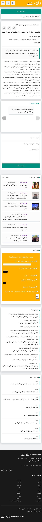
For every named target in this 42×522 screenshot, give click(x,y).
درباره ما (19, 498)
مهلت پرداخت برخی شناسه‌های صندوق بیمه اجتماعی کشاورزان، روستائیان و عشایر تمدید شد (15, 219)
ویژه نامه (18, 496)
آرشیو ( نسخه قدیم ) (15, 501)
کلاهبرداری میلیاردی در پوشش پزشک (30, 16)
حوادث (19, 483)
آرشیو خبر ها (5, 177)
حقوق (39, 485)
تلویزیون (33, 287)
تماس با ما (38, 501)
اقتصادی (39, 493)
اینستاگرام (32, 268)
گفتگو (19, 491)
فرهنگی (39, 483)
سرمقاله (19, 480)
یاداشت (39, 488)
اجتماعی (19, 493)
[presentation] (38, 118)
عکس (39, 498)
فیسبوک (33, 280)
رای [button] (37, 296)
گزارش (39, 491)
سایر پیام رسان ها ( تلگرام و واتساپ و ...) (24, 291)
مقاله (19, 488)
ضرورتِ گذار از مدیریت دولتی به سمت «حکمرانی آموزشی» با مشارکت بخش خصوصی (16, 198)
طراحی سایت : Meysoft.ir (34, 511)
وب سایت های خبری (29, 261)
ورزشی (19, 485)
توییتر (33, 275)
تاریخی (39, 496)
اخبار (40, 480)
